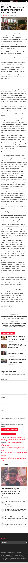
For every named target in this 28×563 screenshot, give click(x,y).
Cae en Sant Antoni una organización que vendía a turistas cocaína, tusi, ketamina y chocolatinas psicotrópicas (14, 453)
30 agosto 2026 (12, 341)
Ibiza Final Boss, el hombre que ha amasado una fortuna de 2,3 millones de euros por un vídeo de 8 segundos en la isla (10, 491)
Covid (5, 306)
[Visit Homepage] (14, 1)
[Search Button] (26, 1)
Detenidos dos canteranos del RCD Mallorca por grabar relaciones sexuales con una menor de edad (16, 353)
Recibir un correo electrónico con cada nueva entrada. (12, 425)
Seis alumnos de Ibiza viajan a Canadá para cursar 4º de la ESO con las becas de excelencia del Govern (15, 503)
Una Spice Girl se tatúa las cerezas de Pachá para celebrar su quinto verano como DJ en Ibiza (16, 517)
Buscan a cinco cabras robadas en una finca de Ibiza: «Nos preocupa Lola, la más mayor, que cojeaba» (16, 338)
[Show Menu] (1, 1)
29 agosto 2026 (12, 356)
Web (2, 410)
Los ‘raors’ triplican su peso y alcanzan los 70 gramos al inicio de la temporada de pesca (17, 346)
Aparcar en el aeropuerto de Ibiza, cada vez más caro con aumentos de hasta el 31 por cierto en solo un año (13, 439)
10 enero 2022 (13, 15)
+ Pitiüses (6, 4)
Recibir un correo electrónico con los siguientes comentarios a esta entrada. (13, 419)
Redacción (5, 15)
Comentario (4, 379)
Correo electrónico (6, 403)
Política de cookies (16, 558)
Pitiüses (10, 306)
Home (2, 4)
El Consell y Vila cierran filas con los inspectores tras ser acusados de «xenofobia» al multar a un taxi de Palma (13, 444)
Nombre (3, 397)
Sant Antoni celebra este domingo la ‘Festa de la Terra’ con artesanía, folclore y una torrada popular (17, 361)
